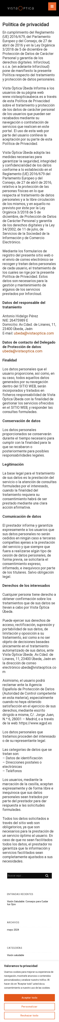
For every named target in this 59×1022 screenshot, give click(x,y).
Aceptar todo (30, 997)
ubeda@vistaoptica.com (34, 333)
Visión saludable (15, 955)
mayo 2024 (13, 929)
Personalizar (29, 1006)
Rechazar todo (29, 1015)
